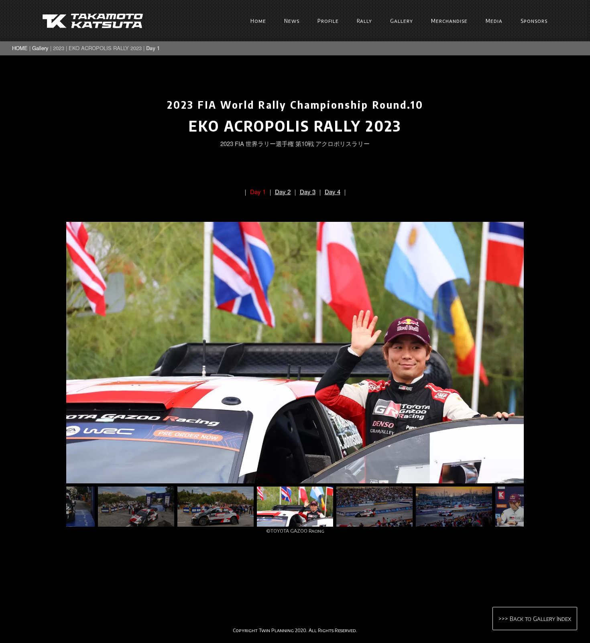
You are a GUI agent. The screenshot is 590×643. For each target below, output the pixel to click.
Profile (328, 21)
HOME (20, 48)
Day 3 (307, 191)
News (291, 21)
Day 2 (283, 191)
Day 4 (332, 191)
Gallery (401, 21)
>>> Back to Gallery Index (534, 618)
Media (494, 21)
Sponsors (534, 21)
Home (258, 21)
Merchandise (449, 21)
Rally (364, 21)
